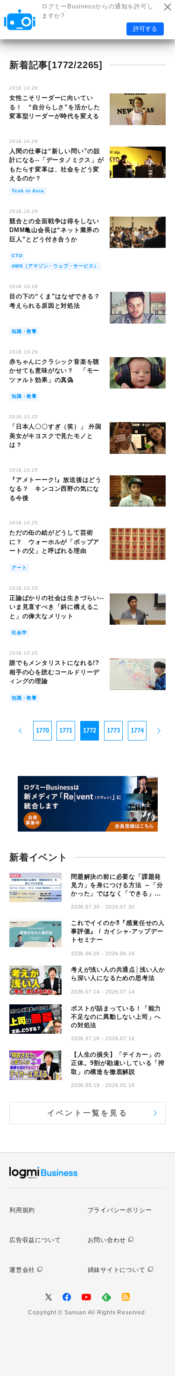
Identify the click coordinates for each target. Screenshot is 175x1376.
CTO (17, 255)
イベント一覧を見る (87, 1113)
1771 (65, 730)
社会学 (19, 632)
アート (19, 567)
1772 (89, 730)
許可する (145, 28)
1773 (113, 730)
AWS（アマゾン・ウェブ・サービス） (55, 265)
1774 (137, 730)
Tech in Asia (28, 190)
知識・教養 (24, 331)
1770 (42, 730)
